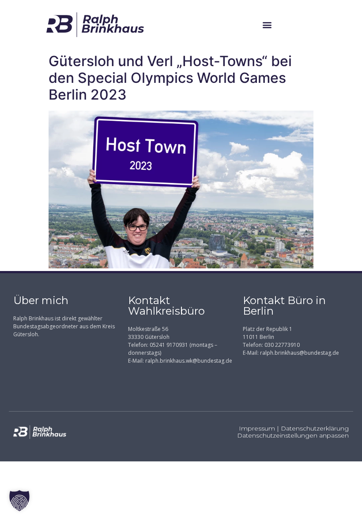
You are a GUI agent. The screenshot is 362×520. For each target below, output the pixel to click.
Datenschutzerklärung (315, 428)
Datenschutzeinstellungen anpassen (293, 435)
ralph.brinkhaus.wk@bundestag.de (188, 360)
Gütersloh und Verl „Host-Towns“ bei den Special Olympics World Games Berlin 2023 (170, 78)
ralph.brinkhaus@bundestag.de (299, 353)
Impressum (257, 428)
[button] (267, 24)
